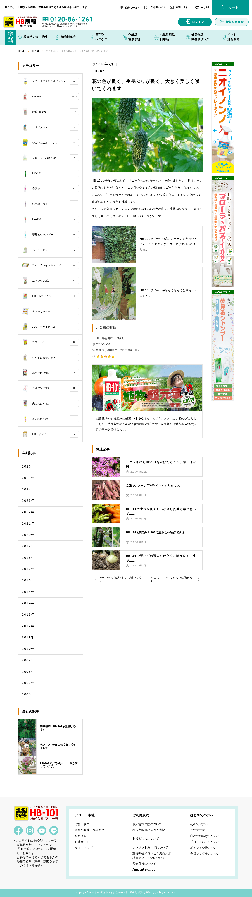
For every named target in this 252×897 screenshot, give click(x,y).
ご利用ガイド (157, 7)
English (205, 7)
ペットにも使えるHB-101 (54, 357)
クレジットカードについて (150, 847)
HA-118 (53, 219)
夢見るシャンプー (53, 234)
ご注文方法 (197, 830)
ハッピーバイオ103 (53, 326)
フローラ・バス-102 (53, 157)
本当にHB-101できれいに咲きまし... (172, 579)
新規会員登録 (235, 22)
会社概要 (81, 836)
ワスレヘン (53, 342)
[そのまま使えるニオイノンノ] (223, 117)
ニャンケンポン (53, 280)
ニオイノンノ (53, 127)
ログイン (198, 22)
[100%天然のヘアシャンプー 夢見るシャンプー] (223, 345)
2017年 (28, 569)
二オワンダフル (53, 388)
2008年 (28, 671)
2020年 (28, 535)
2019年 (28, 546)
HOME (21, 51)
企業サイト (82, 842)
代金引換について (144, 863)
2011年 (28, 637)
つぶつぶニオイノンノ (53, 142)
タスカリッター (53, 311)
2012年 (28, 626)
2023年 (28, 500)
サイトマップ (83, 848)
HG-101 (53, 173)
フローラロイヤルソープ (53, 265)
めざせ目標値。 (53, 372)
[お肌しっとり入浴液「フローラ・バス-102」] (223, 231)
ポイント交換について (205, 848)
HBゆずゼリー (53, 434)
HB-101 (35, 51)
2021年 (28, 523)
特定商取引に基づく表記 (148, 830)
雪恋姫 (53, 188)
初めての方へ (132, 7)
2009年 (28, 660)
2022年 (28, 512)
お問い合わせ (183, 7)
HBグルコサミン (53, 296)
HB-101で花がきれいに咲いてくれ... (121, 579)
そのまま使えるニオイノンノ (53, 81)
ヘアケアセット (53, 249)
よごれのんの (53, 418)
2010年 (28, 649)
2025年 (28, 478)
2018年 (28, 558)
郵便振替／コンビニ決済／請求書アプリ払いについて (151, 856)
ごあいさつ (82, 824)
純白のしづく (53, 203)
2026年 (28, 466)
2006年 (28, 683)
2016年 (28, 580)
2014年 (28, 603)
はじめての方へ (201, 815)
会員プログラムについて (206, 853)
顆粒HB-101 (54, 111)
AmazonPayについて (146, 869)
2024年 (28, 489)
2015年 (28, 592)
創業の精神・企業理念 (89, 830)
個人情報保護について (147, 824)
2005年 (28, 694)
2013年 (28, 614)
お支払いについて (145, 838)
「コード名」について (205, 842)
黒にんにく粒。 (53, 403)
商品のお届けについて (205, 836)
